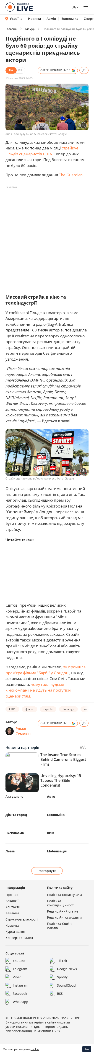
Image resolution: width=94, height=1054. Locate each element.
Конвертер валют (19, 938)
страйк (48, 709)
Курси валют (15, 931)
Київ (50, 833)
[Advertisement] (47, 238)
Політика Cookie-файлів (60, 925)
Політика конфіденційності (61, 903)
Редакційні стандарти (64, 917)
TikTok (62, 961)
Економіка (69, 19)
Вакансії (11, 901)
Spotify (62, 977)
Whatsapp (20, 1002)
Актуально (14, 796)
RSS (60, 993)
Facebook (20, 993)
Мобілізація (57, 851)
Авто (51, 796)
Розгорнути (47, 871)
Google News (67, 969)
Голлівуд (68, 709)
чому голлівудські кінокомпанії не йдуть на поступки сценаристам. (38, 690)
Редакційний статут (62, 911)
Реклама (12, 913)
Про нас (11, 894)
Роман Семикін (23, 731)
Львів (10, 851)
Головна (11, 29)
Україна (16, 18)
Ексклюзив (14, 833)
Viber (17, 977)
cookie (35, 1049)
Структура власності (21, 919)
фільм (30, 709)
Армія (51, 19)
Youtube (19, 961)
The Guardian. (71, 174)
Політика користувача (64, 894)
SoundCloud (66, 985)
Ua (73, 7)
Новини (34, 19)
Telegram (20, 969)
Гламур (29, 29)
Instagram (20, 985)
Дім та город (16, 815)
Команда (12, 925)
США (12, 709)
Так (87, 1049)
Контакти (12, 907)
